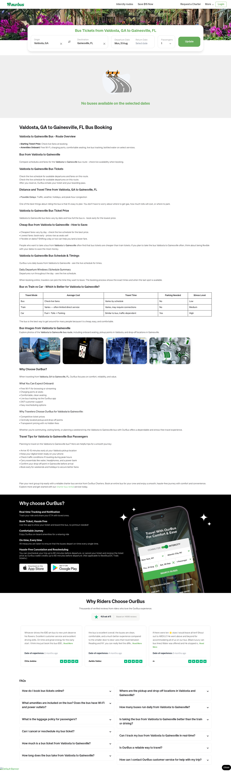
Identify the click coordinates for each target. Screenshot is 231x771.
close (226, 767)
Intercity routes (124, 4)
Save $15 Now (145, 4)
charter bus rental (65, 486)
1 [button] (161, 43)
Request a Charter (190, 4)
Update (189, 41)
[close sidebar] (167, 4)
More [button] (208, 4)
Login (221, 4)
